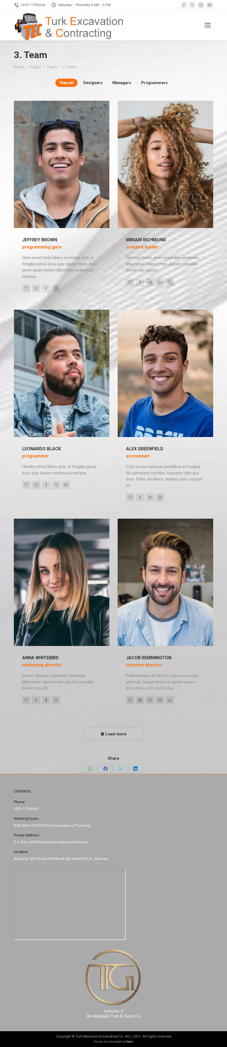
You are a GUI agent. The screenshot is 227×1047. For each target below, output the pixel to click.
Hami (129, 1041)
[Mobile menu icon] (207, 25)
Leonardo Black (41, 448)
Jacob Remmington (148, 657)
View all (66, 83)
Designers (92, 83)
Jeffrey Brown (39, 239)
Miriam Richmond (146, 239)
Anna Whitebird (40, 657)
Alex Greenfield (144, 448)
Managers (121, 83)
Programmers (154, 83)
